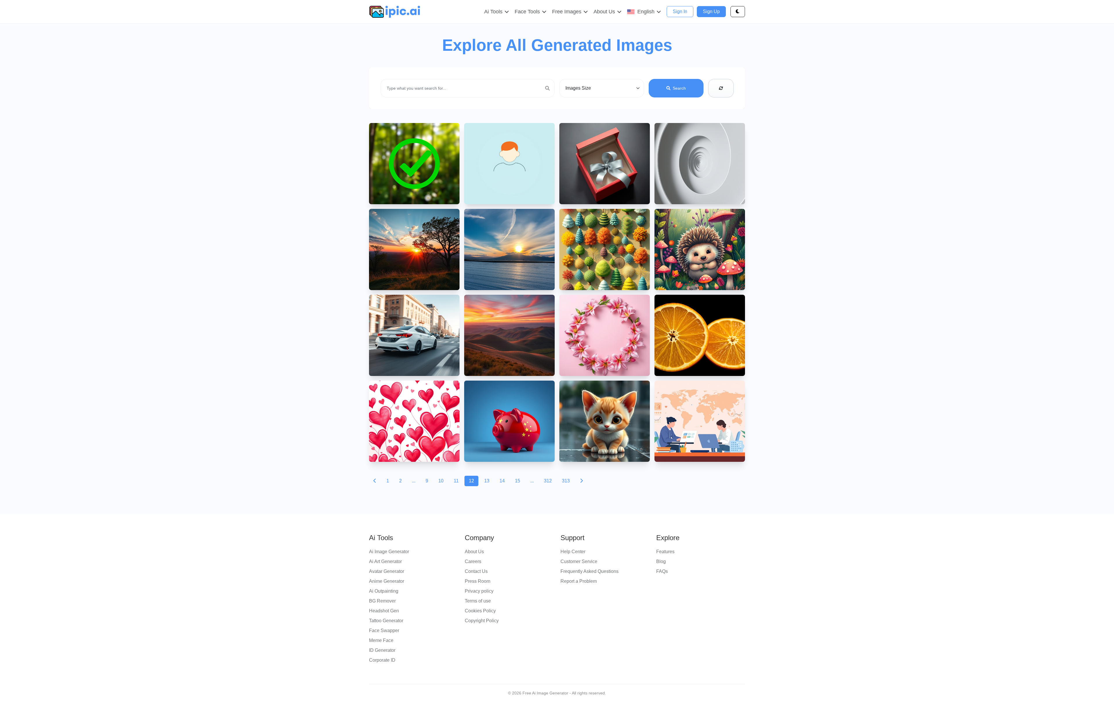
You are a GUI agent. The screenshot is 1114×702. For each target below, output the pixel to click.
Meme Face (381, 640)
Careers (473, 561)
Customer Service (578, 561)
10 (441, 480)
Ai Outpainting (383, 591)
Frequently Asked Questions (589, 571)
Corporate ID (382, 660)
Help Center (572, 551)
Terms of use (478, 600)
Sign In (680, 11)
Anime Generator (386, 581)
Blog (661, 561)
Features (665, 551)
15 (517, 480)
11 (456, 480)
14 (502, 480)
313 (566, 480)
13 (486, 480)
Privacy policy (479, 591)
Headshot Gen (384, 610)
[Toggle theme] (737, 11)
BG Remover (382, 600)
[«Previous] (375, 481)
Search (679, 88)
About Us (474, 551)
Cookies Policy (480, 610)
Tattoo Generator (386, 620)
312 (548, 480)
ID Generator (382, 650)
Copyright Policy (482, 620)
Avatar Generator (386, 571)
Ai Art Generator (385, 561)
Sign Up (711, 11)
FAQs (662, 571)
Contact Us (476, 571)
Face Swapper (384, 630)
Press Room (477, 581)
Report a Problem (578, 581)
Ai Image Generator (389, 551)
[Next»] (581, 481)
